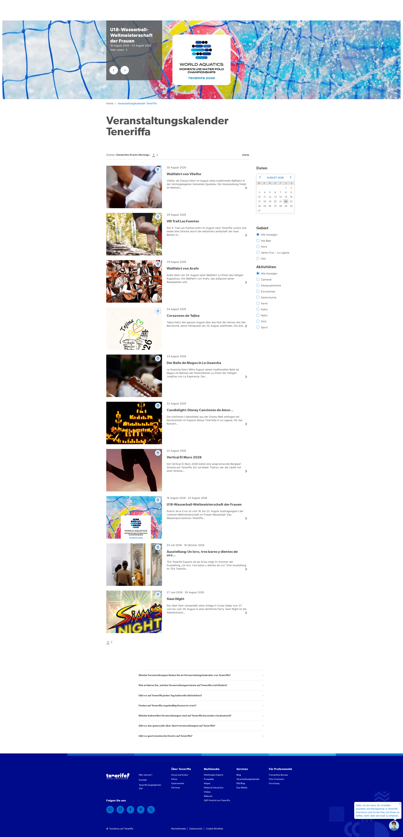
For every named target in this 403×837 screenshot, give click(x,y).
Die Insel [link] (175, 787)
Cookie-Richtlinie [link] (214, 828)
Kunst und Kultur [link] (179, 774)
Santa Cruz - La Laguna (275, 252)
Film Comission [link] (276, 779)
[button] (113, 70)
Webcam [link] (208, 796)
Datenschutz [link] (195, 828)
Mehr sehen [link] (117, 49)
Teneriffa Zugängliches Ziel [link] (150, 786)
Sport (264, 327)
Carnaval (266, 279)
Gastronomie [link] (177, 783)
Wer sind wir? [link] (145, 774)
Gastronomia (268, 297)
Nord (264, 246)
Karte (264, 303)
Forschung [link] (274, 783)
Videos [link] (207, 791)
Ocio (264, 321)
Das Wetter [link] (242, 787)
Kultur (264, 309)
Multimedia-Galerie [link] (213, 774)
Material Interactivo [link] (213, 787)
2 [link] (157, 154)
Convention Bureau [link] (278, 774)
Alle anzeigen (269, 234)
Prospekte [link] (209, 779)
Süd (263, 258)
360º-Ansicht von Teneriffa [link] (217, 800)
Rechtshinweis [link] (178, 828)
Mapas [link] (207, 783)
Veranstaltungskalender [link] (248, 779)
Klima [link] (174, 779)
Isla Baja (266, 240)
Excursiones (268, 291)
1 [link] (153, 154)
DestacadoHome (271, 285)
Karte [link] (245, 154)
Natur (264, 315)
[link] (109, 103)
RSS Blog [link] (240, 783)
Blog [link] (238, 774)
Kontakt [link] (143, 779)
